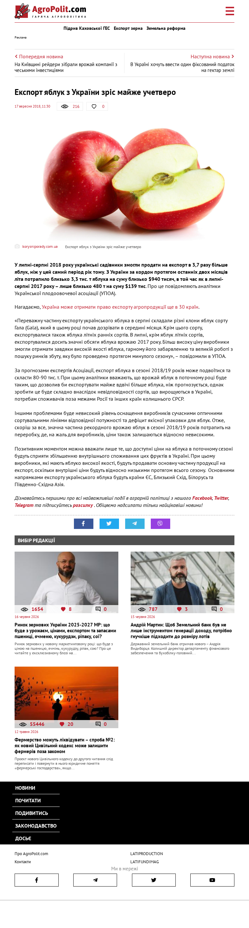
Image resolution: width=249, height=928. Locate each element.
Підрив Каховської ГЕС (87, 28)
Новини (25, 788)
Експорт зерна (128, 28)
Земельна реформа (166, 28)
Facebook (202, 498)
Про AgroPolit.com (31, 853)
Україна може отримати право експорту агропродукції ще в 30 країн (120, 307)
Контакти (23, 862)
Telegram (24, 505)
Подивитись (31, 813)
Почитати (28, 800)
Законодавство (36, 825)
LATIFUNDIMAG (144, 862)
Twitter (221, 498)
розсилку (83, 505)
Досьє (23, 838)
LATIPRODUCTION (146, 853)
